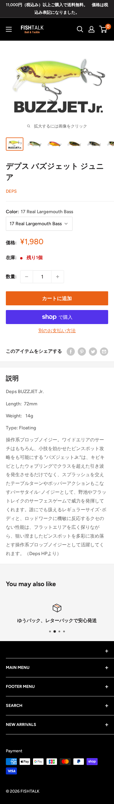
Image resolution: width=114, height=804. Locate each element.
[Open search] (80, 29)
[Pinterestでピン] (82, 351)
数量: (11, 276)
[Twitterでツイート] (93, 351)
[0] (103, 29)
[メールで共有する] (104, 351)
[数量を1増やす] (57, 277)
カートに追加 (57, 298)
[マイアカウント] (91, 29)
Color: (39, 211)
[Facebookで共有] (71, 351)
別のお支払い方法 (57, 330)
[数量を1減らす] (26, 277)
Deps (11, 191)
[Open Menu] (9, 29)
